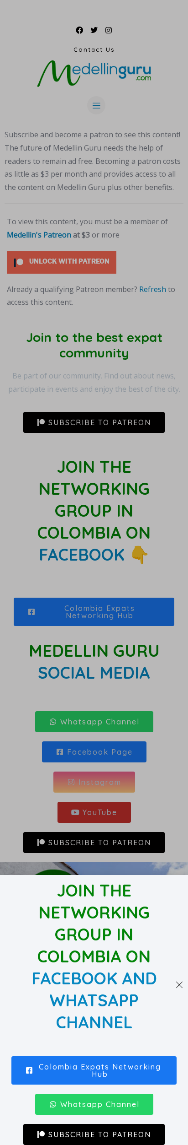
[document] (94, 572)
